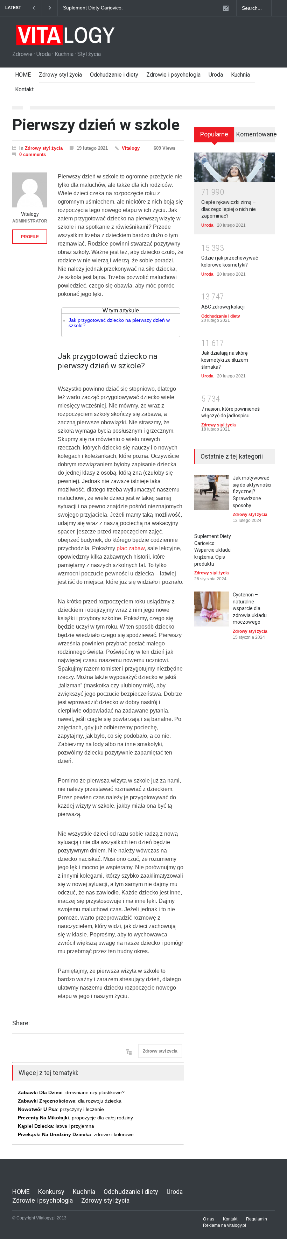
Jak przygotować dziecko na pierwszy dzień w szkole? (119, 322)
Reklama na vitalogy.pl (224, 1225)
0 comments (32, 154)
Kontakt (24, 89)
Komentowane (255, 134)
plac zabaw (131, 548)
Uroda (216, 74)
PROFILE (30, 236)
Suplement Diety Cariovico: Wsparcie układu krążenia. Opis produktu (98, 8)
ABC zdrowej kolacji (223, 307)
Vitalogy (131, 148)
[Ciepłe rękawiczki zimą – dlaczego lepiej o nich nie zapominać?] (234, 167)
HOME (23, 74)
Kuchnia (240, 74)
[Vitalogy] (29, 189)
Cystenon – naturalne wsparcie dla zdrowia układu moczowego (250, 608)
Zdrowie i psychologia (173, 74)
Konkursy (51, 1191)
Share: (21, 1023)
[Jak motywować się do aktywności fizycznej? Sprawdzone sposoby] (211, 492)
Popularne (214, 134)
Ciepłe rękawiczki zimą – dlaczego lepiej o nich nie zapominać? (228, 209)
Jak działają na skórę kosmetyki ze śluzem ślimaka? (224, 359)
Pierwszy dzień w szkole (96, 125)
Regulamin (256, 1219)
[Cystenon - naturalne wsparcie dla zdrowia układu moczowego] (211, 609)
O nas (208, 1219)
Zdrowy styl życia (60, 74)
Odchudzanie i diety (114, 74)
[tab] (214, 137)
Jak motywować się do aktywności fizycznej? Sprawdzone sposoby (252, 491)
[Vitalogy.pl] (64, 38)
